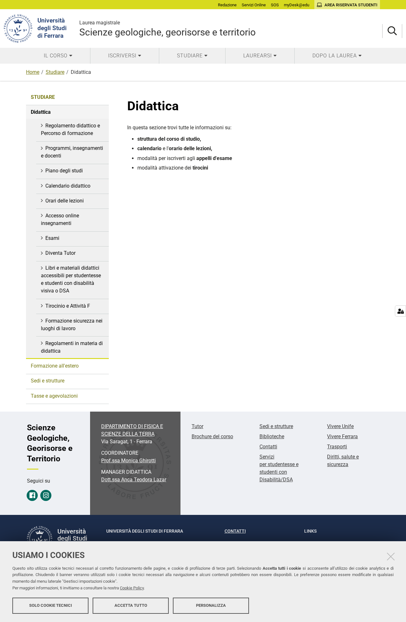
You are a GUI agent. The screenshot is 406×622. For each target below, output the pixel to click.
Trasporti (337, 447)
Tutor (197, 426)
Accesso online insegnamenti (60, 219)
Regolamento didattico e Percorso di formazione (70, 129)
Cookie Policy (132, 588)
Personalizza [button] (211, 605)
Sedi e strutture (47, 381)
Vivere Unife (340, 426)
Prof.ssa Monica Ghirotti (128, 461)
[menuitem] (58, 56)
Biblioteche (271, 436)
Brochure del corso (212, 436)
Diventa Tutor (60, 253)
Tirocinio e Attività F (67, 306)
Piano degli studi (64, 171)
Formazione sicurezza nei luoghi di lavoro (71, 324)
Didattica (41, 112)
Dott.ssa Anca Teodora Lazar (133, 480)
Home (32, 72)
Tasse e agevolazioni (54, 396)
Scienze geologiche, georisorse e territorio (167, 29)
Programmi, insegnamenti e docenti (72, 152)
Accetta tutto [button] (131, 605)
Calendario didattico (67, 186)
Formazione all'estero (55, 366)
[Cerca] (392, 31)
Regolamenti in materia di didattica (72, 347)
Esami (52, 238)
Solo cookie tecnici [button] (50, 605)
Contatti (268, 447)
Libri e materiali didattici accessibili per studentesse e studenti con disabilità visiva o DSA (71, 279)
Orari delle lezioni (64, 201)
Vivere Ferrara (342, 436)
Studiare (55, 72)
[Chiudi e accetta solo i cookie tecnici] (391, 556)
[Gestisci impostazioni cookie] (400, 311)
